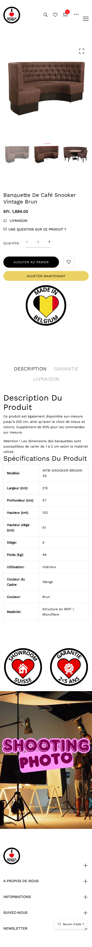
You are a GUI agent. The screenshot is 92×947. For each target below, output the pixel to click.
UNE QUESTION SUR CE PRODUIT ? (37, 229)
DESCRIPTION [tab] (30, 369)
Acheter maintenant (46, 276)
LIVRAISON (17, 221)
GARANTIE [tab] (66, 369)
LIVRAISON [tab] (46, 379)
